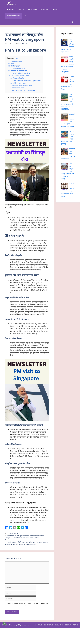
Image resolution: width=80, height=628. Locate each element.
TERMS (75, 625)
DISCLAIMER (59, 625)
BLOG (26, 16)
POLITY (56, 9)
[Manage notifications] (4, 623)
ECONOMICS (45, 9)
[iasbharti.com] (10, 3)
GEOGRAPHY (32, 9)
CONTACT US (48, 625)
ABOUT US (38, 625)
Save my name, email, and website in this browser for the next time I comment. (27, 604)
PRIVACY (68, 625)
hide (17, 58)
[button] (72, 22)
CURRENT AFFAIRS (13, 16)
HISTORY (20, 9)
